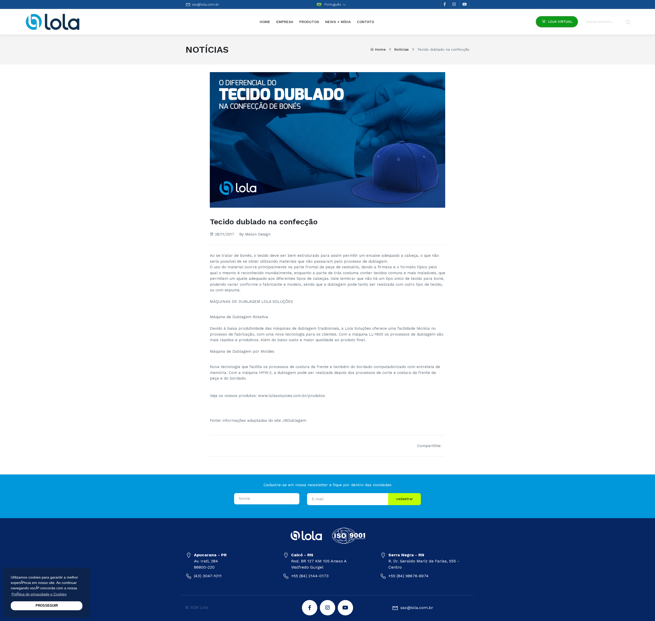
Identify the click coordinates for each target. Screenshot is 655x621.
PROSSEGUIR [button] (47, 605)
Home (266, 21)
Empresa (284, 22)
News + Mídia (338, 22)
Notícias (401, 49)
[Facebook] (309, 607)
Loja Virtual (560, 22)
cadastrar (404, 499)
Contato (365, 22)
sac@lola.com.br (205, 4)
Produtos (309, 22)
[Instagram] (327, 607)
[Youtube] (345, 607)
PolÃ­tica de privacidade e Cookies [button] (39, 594)
